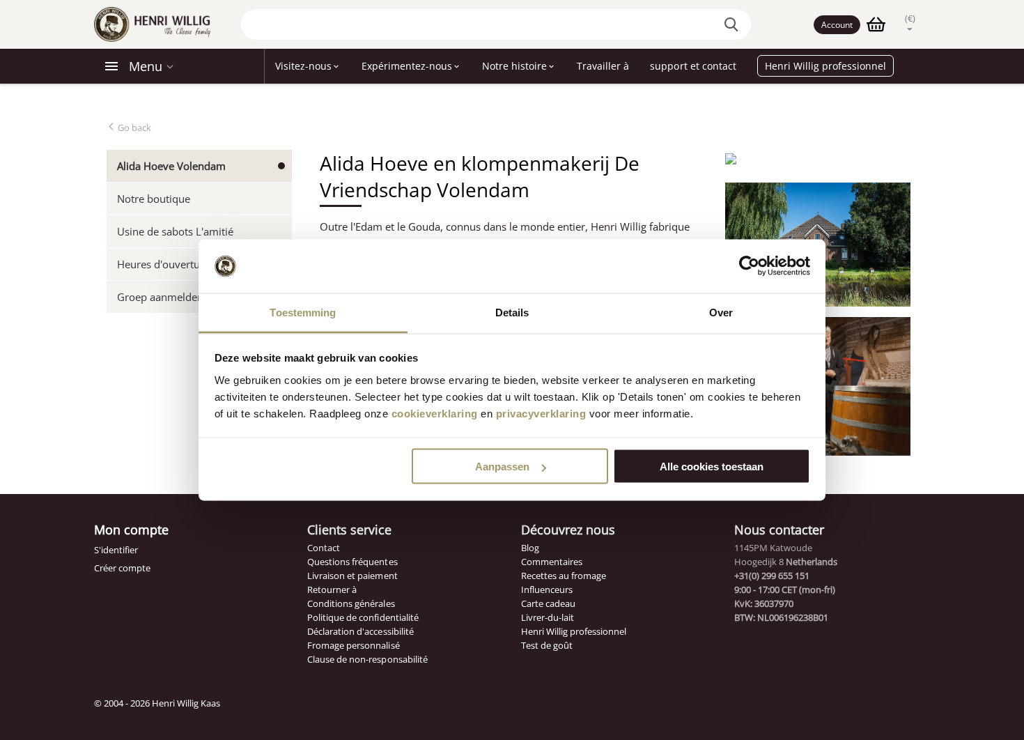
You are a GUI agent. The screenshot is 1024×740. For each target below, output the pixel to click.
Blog (530, 547)
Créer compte (122, 568)
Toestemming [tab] (303, 312)
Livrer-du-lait (547, 617)
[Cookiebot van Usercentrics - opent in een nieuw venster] (749, 266)
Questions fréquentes (352, 561)
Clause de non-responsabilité (367, 659)
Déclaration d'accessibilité (360, 631)
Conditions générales (350, 603)
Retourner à (332, 589)
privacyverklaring (541, 413)
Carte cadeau (548, 603)
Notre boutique (153, 199)
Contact (323, 547)
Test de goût (547, 645)
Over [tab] (721, 312)
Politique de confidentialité (362, 617)
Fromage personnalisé (353, 645)
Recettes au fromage (563, 575)
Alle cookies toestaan (711, 466)
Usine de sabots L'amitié (175, 231)
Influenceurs (547, 589)
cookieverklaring (434, 413)
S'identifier (116, 550)
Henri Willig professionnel (573, 631)
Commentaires (551, 561)
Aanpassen (502, 466)
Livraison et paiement (352, 575)
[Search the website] (733, 24)
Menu (145, 66)
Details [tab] (512, 312)
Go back (133, 127)
